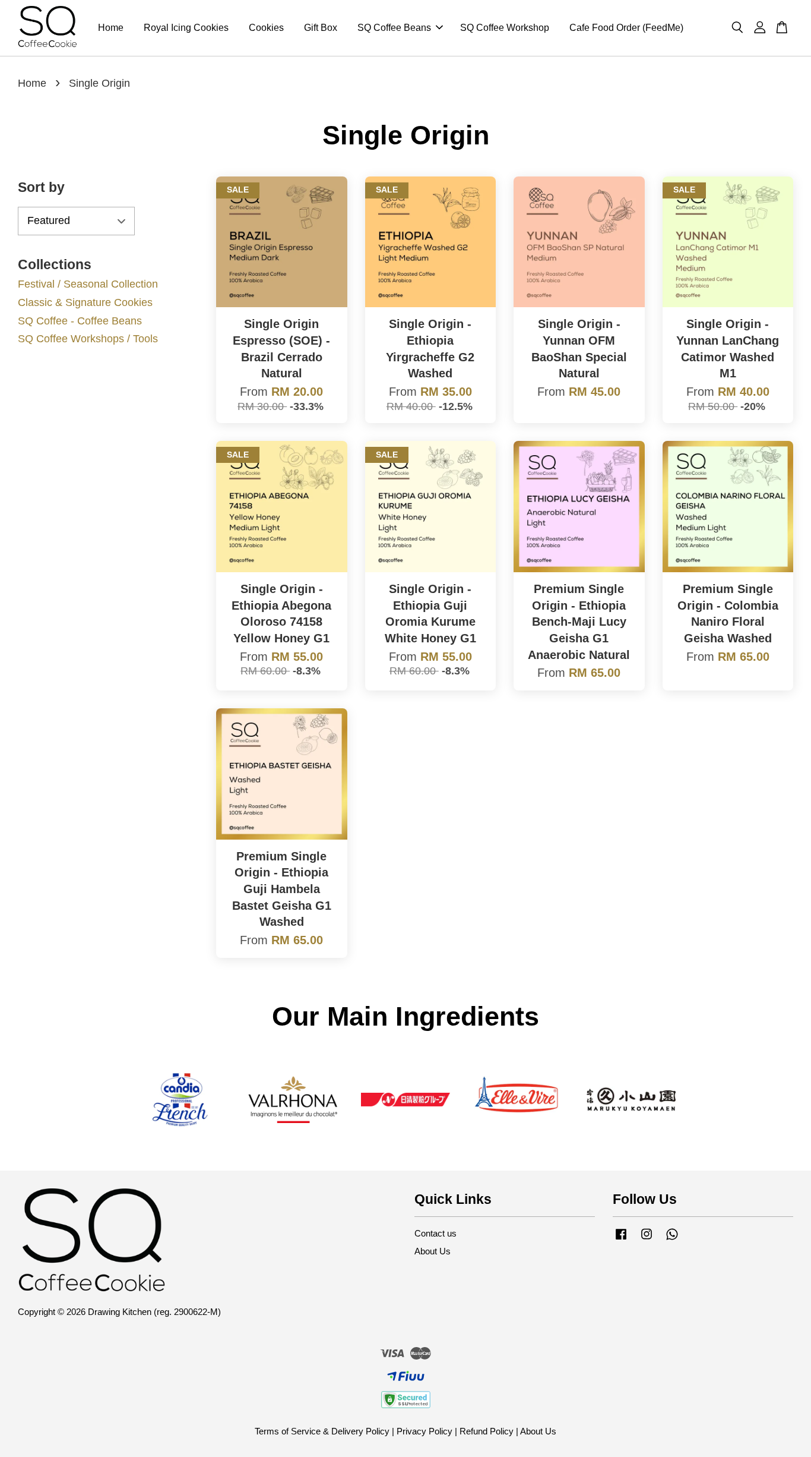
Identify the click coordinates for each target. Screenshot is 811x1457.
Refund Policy (487, 1431)
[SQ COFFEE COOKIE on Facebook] (621, 1239)
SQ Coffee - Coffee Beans (80, 321)
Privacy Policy (424, 1431)
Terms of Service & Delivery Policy (322, 1431)
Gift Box (320, 28)
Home (110, 28)
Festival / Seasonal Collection (88, 284)
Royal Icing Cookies (186, 28)
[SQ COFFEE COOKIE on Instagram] (646, 1239)
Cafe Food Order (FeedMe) (626, 28)
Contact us (435, 1233)
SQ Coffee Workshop (504, 28)
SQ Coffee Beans (394, 28)
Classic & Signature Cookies (85, 302)
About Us (432, 1251)
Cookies (266, 28)
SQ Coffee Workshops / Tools (88, 339)
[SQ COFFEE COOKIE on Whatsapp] (672, 1239)
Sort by (41, 187)
